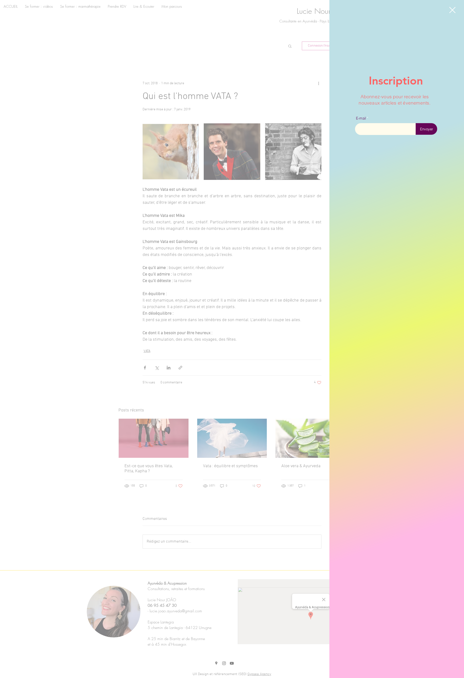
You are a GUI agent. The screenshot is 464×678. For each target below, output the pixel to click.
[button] (452, 10)
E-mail (361, 118)
